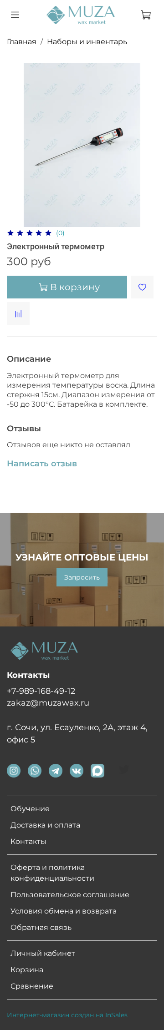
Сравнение (31, 986)
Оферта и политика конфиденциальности (52, 873)
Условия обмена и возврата (63, 911)
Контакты (28, 841)
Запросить (82, 577)
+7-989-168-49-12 (41, 691)
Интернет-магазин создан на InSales (67, 1015)
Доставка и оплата (45, 825)
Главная (21, 41)
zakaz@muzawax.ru (48, 702)
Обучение (30, 808)
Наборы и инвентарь (87, 41)
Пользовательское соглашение (69, 894)
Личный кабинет (42, 953)
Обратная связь (41, 927)
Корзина (26, 969)
